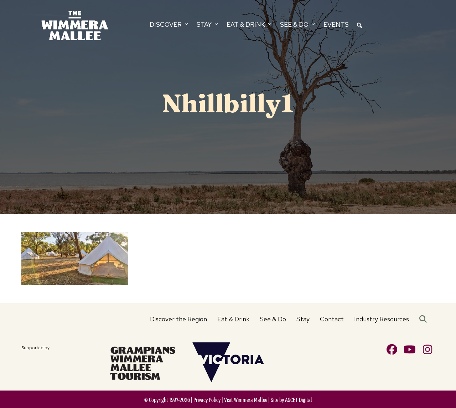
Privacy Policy (207, 399)
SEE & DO (295, 24)
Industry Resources (381, 319)
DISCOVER (166, 24)
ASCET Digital (298, 399)
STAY (205, 24)
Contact (332, 319)
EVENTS (336, 24)
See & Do (273, 319)
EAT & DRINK (246, 24)
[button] (424, 319)
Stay (303, 319)
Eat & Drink (233, 319)
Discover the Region (178, 319)
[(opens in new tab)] (142, 362)
